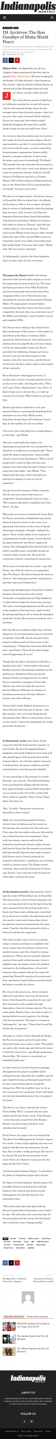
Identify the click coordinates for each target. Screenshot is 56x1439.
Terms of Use (38, 1431)
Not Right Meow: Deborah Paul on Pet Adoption (14, 1280)
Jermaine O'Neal (18, 1245)
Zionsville (13, 1238)
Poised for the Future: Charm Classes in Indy (43, 1280)
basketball (31, 1248)
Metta (13, 76)
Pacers (26, 1242)
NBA (32, 1242)
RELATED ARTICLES (14, 1317)
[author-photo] (28, 1304)
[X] (11, 60)
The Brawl (22, 1238)
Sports (24, 24)
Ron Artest (7, 1242)
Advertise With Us (11, 1431)
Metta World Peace (43, 1242)
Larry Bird (7, 1245)
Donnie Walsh (20, 1248)
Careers (48, 1431)
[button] (4, 17)
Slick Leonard (46, 1238)
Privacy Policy (26, 1431)
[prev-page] (4, 1361)
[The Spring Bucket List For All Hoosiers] (9, 1339)
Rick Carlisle (17, 1242)
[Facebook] (5, 60)
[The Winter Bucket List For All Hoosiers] (9, 1351)
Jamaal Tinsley (41, 1245)
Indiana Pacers (8, 1248)
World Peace (23, 76)
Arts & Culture (14, 24)
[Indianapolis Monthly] (28, 7)
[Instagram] (31, 1421)
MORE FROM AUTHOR (37, 1317)
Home (5, 24)
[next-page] (8, 1361)
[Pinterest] (17, 60)
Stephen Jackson (33, 1238)
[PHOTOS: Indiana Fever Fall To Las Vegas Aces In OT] (9, 1326)
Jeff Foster (30, 1245)
